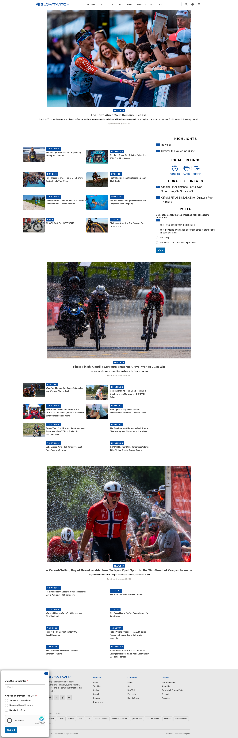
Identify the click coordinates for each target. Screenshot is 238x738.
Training (116, 406)
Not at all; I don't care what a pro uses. (178, 242)
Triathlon (53, 149)
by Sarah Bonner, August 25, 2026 (119, 123)
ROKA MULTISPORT (153, 719)
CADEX (51, 719)
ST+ (161, 4)
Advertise (166, 698)
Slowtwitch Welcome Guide (178, 151)
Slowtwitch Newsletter (20, 700)
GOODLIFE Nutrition (119, 719)
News (50, 220)
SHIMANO (167, 719)
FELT (88, 719)
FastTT (61, 719)
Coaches (175, 174)
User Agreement (169, 682)
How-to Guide (133, 698)
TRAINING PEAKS (181, 719)
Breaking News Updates (21, 705)
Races (186, 174)
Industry (116, 628)
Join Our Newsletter (16, 681)
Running (52, 174)
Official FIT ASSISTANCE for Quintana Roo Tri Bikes (187, 200)
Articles (91, 4)
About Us (166, 686)
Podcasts (141, 4)
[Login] (192, 4)
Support (165, 694)
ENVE (80, 719)
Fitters (197, 174)
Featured (119, 111)
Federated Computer (182, 734)
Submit (11, 729)
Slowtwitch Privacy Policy (173, 690)
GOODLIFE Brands (101, 719)
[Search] (186, 4)
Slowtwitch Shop (17, 710)
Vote (160, 250)
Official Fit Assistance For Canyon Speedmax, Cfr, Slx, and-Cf (181, 189)
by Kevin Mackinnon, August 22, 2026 (119, 375)
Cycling (116, 174)
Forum (130, 4)
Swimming (116, 197)
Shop (152, 4)
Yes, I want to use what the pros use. (177, 225)
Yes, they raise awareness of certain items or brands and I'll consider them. (187, 231)
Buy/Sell (103, 4)
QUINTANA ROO (137, 719)
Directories (117, 4)
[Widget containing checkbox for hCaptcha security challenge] (25, 720)
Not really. (165, 237)
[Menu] (199, 4)
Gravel (115, 220)
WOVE (51, 724)
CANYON (71, 719)
